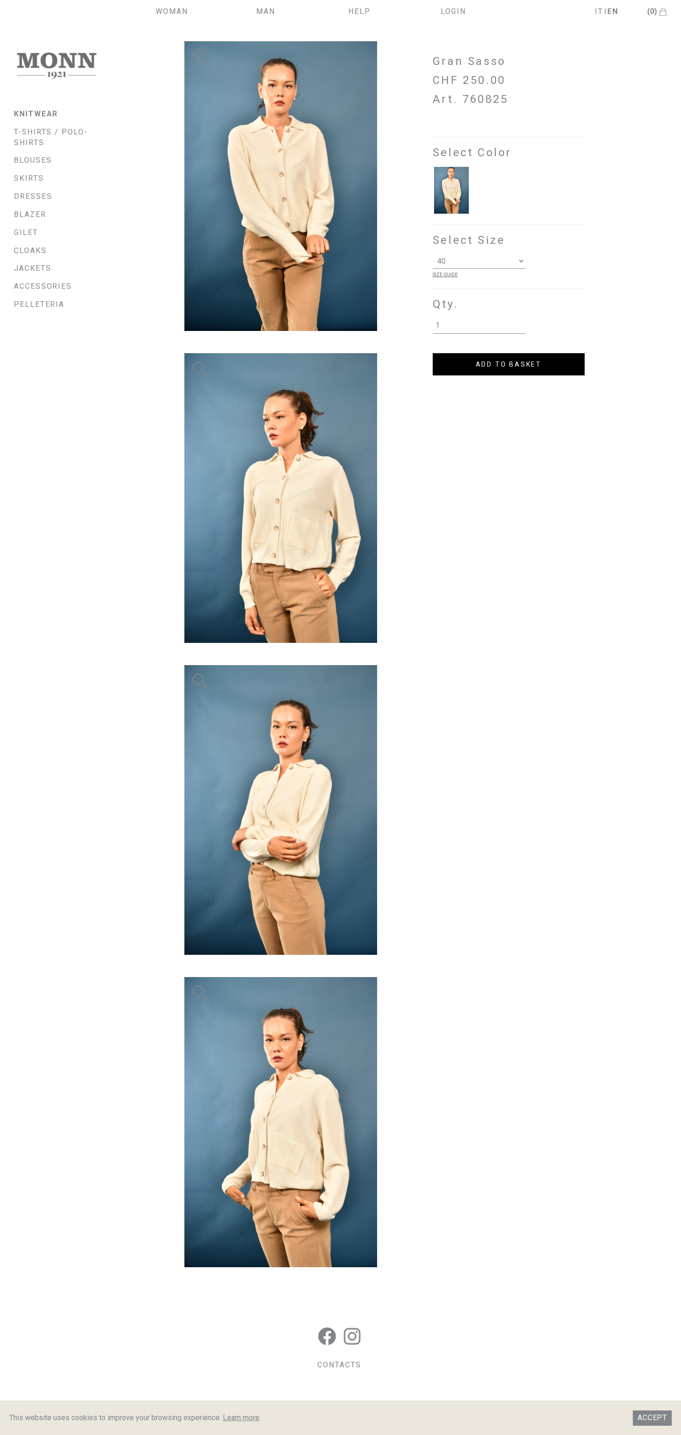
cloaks (30, 250)
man (265, 11)
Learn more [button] (241, 1417)
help (359, 11)
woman (172, 11)
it (599, 11)
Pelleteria (39, 304)
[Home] (57, 65)
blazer (30, 214)
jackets (32, 268)
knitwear (36, 113)
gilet (26, 232)
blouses (32, 160)
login (453, 11)
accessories (43, 286)
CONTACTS (339, 1364)
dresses (33, 196)
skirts (29, 178)
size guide (445, 274)
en (612, 11)
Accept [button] (652, 1417)
